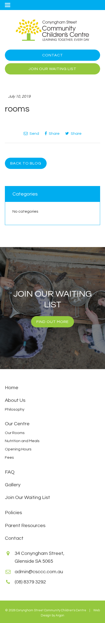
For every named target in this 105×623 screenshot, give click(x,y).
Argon (60, 615)
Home (11, 387)
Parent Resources (25, 525)
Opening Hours (18, 449)
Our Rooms (15, 433)
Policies (13, 512)
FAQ (9, 472)
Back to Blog (25, 163)
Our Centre (17, 423)
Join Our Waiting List (52, 69)
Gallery (13, 484)
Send (34, 133)
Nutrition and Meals (22, 441)
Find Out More (52, 322)
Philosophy (14, 409)
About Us (15, 400)
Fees (9, 457)
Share (54, 133)
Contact (52, 55)
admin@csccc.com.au (39, 571)
